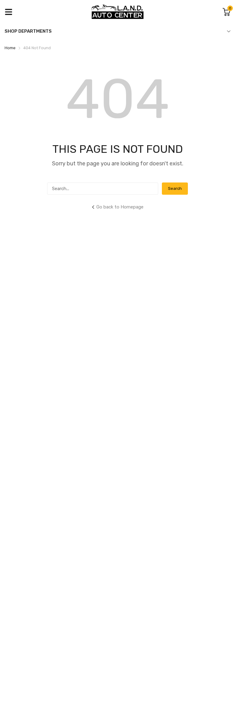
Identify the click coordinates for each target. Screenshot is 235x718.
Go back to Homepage (120, 207)
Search (175, 188)
